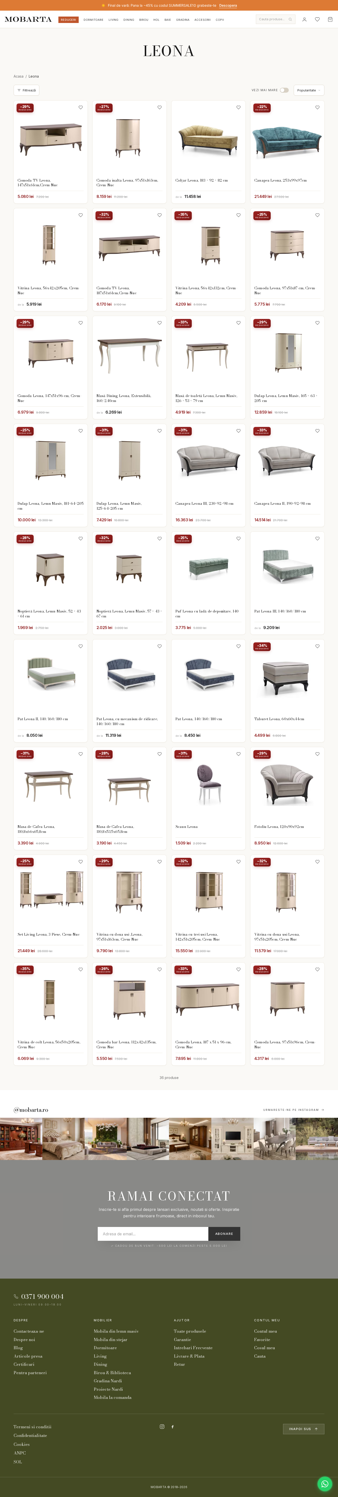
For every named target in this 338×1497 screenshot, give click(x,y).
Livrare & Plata (189, 1356)
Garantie (182, 1339)
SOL (18, 1462)
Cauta (260, 1356)
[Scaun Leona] (208, 784)
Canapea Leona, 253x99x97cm (280, 180)
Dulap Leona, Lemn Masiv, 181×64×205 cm (51, 506)
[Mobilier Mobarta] (21, 1139)
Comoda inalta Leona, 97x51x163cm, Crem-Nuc (127, 183)
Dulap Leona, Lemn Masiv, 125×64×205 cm (119, 506)
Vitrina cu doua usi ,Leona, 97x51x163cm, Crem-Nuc (120, 937)
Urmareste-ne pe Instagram (291, 1110)
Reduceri (68, 19)
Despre (21, 1320)
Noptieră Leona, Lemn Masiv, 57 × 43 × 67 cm (129, 614)
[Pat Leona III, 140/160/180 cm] (287, 569)
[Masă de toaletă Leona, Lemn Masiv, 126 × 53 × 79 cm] (208, 353)
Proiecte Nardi (108, 1389)
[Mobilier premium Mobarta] (190, 1139)
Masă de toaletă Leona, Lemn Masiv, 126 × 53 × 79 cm (206, 398)
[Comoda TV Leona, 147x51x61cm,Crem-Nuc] (51, 137)
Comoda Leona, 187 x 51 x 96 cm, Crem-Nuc (203, 1044)
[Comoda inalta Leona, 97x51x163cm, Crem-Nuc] (130, 137)
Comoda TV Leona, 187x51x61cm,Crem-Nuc (117, 290)
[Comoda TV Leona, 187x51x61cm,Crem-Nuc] (130, 245)
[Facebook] (172, 1426)
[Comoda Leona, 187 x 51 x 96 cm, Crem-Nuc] (208, 999)
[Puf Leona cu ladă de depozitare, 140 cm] (208, 569)
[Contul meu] (304, 19)
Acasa (19, 76)
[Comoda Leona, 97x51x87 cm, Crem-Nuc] (287, 245)
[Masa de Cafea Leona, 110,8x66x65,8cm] (51, 784)
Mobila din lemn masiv (116, 1331)
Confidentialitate (30, 1435)
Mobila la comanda (112, 1397)
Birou (143, 19)
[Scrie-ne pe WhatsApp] (325, 1484)
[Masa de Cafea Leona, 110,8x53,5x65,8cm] (130, 784)
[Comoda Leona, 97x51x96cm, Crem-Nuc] (287, 999)
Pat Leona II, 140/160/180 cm (43, 719)
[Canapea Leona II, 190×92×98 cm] (287, 461)
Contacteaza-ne (29, 1331)
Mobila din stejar (110, 1339)
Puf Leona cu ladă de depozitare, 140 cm (207, 614)
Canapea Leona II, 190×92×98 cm (282, 503)
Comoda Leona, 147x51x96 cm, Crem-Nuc (50, 398)
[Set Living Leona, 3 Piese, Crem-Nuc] (51, 892)
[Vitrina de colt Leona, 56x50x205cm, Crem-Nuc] (51, 999)
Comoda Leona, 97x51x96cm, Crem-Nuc (285, 1044)
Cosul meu (264, 1348)
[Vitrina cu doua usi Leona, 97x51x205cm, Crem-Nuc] (287, 892)
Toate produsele (190, 1331)
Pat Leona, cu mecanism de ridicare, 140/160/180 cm (127, 721)
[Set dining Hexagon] (275, 1139)
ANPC (20, 1453)
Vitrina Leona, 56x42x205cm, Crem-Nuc (49, 290)
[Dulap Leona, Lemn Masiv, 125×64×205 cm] (130, 461)
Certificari (24, 1364)
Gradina (183, 19)
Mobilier (103, 1320)
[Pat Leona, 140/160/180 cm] (208, 676)
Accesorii (202, 19)
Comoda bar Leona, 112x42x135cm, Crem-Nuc (127, 1044)
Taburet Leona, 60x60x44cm (279, 719)
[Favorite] (317, 19)
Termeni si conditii (32, 1427)
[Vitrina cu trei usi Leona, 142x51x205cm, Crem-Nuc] (208, 892)
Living (114, 19)
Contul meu (267, 1320)
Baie (168, 19)
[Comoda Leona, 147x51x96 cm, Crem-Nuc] (51, 353)
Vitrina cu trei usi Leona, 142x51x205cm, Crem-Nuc (197, 937)
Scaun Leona (186, 826)
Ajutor (182, 1320)
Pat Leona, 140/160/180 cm (198, 719)
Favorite (262, 1339)
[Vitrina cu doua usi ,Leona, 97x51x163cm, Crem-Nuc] (130, 892)
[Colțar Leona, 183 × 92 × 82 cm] (208, 137)
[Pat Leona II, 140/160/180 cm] (51, 676)
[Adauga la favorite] (80, 107)
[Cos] (330, 19)
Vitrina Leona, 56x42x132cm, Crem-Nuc (206, 290)
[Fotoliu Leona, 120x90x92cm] (287, 784)
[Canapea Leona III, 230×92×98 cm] (208, 461)
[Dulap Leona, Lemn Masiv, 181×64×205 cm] (51, 461)
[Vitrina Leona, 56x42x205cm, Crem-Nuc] (51, 245)
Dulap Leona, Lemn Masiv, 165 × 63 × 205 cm (285, 398)
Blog (18, 1348)
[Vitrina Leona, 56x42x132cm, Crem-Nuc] (208, 245)
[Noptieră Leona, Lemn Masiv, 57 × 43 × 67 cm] (130, 569)
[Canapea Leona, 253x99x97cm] (287, 137)
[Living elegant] (106, 1139)
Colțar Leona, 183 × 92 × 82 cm (201, 180)
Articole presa (28, 1356)
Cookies (22, 1444)
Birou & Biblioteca (112, 1373)
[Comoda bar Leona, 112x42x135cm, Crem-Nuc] (130, 999)
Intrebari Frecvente (193, 1348)
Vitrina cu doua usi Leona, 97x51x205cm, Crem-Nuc (277, 937)
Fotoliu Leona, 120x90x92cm (279, 826)
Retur (179, 1364)
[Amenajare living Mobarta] (63, 1139)
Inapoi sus (300, 1429)
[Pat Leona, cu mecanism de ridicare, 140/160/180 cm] (130, 676)
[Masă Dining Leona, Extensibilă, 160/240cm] (130, 353)
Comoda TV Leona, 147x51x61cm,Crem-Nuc (38, 183)
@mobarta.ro (31, 1110)
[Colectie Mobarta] (232, 1139)
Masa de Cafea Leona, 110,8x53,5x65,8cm (115, 829)
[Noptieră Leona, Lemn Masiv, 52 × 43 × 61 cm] (51, 569)
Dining (128, 19)
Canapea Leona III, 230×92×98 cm (204, 503)
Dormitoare (94, 19)
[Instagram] (162, 1426)
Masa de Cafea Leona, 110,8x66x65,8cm (36, 829)
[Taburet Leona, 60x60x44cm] (287, 676)
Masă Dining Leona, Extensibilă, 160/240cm (124, 398)
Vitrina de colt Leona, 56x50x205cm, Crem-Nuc (49, 1044)
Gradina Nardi (108, 1381)
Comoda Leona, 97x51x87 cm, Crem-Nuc (285, 290)
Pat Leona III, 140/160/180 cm (280, 611)
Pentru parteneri (30, 1373)
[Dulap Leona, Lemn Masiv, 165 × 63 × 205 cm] (287, 353)
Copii (220, 19)
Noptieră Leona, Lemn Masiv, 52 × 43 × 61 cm (49, 614)
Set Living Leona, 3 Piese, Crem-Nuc (49, 934)
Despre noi (24, 1339)
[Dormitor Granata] (148, 1139)
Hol (156, 19)
